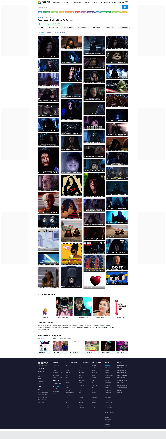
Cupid (93, 367)
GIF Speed (107, 385)
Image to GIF (108, 395)
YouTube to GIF (108, 407)
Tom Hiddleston (105, 327)
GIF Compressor (109, 375)
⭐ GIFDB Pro (56, 386)
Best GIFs (119, 390)
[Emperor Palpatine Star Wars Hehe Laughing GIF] (117, 42)
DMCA (39, 378)
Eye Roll (81, 402)
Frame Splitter (108, 387)
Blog (39, 373)
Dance (67, 380)
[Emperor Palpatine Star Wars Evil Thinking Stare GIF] (71, 143)
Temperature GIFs (120, 317)
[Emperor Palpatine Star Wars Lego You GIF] (117, 57)
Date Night (94, 397)
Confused (81, 385)
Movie (67, 400)
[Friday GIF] (124, 12)
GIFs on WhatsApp (122, 375)
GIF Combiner (108, 390)
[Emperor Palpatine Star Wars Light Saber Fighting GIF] (117, 129)
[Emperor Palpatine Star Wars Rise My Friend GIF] (117, 72)
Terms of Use (41, 383)
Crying (80, 382)
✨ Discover (56, 375)
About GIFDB (41, 371)
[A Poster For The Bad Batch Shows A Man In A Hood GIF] (71, 277)
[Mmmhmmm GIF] (69, 12)
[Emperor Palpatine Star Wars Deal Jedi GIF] (48, 65)
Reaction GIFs (120, 392)
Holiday (68, 395)
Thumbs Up (82, 380)
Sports (67, 407)
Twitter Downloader (109, 415)
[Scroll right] (130, 28)
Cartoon (68, 372)
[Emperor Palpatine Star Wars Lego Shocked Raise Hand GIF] (71, 208)
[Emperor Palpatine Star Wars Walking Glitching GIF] (94, 108)
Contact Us (40, 376)
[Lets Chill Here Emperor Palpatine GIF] (71, 231)
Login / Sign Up (57, 383)
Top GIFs (55, 370)
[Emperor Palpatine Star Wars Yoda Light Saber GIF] (117, 86)
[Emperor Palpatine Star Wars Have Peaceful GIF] (94, 185)
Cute (67, 377)
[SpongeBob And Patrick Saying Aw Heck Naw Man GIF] (48, 240)
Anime (67, 367)
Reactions (76, 2)
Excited (80, 377)
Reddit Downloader (109, 421)
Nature (67, 402)
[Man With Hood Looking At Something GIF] (94, 233)
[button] (127, 305)
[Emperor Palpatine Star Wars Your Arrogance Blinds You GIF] (94, 219)
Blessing (94, 400)
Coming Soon (95, 395)
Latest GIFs (56, 365)
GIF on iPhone (120, 367)
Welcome (81, 407)
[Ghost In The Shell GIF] (53, 27)
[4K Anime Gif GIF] (116, 12)
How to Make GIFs (122, 365)
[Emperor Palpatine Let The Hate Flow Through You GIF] (94, 247)
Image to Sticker (109, 400)
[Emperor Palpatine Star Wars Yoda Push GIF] (48, 110)
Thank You (81, 372)
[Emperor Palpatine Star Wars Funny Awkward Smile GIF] (48, 47)
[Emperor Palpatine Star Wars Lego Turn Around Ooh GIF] (71, 90)
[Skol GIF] (97, 12)
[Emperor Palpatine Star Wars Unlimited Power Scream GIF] (94, 205)
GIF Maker (107, 370)
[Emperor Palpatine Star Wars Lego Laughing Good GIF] (94, 122)
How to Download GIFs (43, 392)
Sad (80, 367)
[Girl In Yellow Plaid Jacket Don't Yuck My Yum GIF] (48, 277)
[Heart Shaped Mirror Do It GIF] (94, 281)
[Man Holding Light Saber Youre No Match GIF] (48, 258)
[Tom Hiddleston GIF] (68, 27)
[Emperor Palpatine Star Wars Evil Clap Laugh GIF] (94, 76)
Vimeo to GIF (108, 410)
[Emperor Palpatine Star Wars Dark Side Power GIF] (94, 62)
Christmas (94, 372)
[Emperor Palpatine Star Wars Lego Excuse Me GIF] (94, 45)
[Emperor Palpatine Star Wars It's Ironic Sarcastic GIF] (48, 183)
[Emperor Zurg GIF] (109, 27)
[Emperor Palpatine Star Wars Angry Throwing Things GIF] (71, 128)
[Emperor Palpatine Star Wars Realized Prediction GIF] (48, 125)
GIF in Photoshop (121, 370)
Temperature (45, 329)
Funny (67, 387)
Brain (93, 387)
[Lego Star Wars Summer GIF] (117, 231)
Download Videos (122, 385)
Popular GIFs (41, 402)
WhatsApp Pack (109, 402)
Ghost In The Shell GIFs (64, 317)
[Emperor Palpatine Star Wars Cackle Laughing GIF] (48, 95)
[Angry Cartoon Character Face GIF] (117, 278)
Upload (115, 2)
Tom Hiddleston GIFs (83, 317)
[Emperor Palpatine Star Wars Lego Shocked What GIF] (117, 173)
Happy (80, 365)
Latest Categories (57, 367)
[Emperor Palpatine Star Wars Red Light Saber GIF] (48, 79)
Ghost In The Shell (95, 327)
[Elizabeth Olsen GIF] (82, 27)
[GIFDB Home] (38, 17)
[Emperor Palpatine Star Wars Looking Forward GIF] (48, 160)
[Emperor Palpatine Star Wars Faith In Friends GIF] (117, 100)
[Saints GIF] (61, 12)
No (79, 387)
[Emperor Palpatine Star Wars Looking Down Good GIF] (48, 203)
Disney (67, 382)
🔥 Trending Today (57, 372)
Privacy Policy (41, 381)
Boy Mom (94, 402)
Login (122, 2)
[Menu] (126, 2)
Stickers (66, 2)
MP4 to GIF (107, 372)
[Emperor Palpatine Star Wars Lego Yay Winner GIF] (94, 165)
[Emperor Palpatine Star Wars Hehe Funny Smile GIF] (94, 151)
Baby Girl (94, 392)
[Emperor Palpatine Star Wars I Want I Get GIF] (48, 221)
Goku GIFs (46, 317)
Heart (93, 380)
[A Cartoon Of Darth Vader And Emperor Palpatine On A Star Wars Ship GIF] (94, 263)
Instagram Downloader (108, 418)
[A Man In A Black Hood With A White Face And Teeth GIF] (117, 246)
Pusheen (68, 405)
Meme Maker (108, 392)
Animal (67, 365)
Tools (95, 2)
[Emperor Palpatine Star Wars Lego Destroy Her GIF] (71, 42)
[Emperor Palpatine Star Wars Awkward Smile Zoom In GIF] (71, 162)
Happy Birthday (69, 392)
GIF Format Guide (122, 380)
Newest (49, 32)
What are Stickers (42, 399)
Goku (87, 327)
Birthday (68, 370)
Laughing (81, 375)
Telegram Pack (108, 405)
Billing (54, 393)
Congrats (81, 397)
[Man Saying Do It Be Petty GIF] (117, 262)
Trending (86, 2)
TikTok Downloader (109, 412)
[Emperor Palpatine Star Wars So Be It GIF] (71, 109)
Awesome (94, 385)
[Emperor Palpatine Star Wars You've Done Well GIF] (117, 144)
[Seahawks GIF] (91, 12)
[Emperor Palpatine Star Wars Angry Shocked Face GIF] (117, 188)
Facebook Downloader (108, 425)
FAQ (39, 389)
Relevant (41, 32)
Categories (56, 2)
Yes (80, 390)
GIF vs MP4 (120, 382)
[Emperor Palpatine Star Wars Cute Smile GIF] (71, 73)
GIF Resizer (107, 377)
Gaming (68, 390)
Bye (80, 392)
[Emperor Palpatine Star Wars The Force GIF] (71, 57)
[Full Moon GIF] (46, 12)
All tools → (107, 365)
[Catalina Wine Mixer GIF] (124, 27)
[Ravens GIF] (77, 12)
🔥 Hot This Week (60, 32)
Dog (67, 385)
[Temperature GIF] (96, 27)
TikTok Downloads (122, 387)
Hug (80, 395)
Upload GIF (56, 388)
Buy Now (94, 405)
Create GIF (106, 2)
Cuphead (94, 370)
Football (94, 375)
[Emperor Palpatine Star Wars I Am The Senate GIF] (94, 92)
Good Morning (82, 400)
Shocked (81, 405)
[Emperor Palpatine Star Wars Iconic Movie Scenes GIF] (117, 203)
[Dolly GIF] (40, 12)
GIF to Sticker (108, 397)
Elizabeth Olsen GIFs (101, 317)
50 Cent (93, 407)
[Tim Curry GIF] (54, 12)
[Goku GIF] (41, 27)
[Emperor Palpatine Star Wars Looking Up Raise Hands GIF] (117, 217)
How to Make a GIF (42, 397)
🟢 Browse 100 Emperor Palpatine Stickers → (51, 24)
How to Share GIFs (42, 394)
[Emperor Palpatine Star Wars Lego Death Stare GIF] (94, 136)
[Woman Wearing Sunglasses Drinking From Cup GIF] (71, 254)
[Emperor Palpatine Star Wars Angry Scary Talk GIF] (117, 115)
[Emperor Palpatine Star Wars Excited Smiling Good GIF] (48, 139)
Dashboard (56, 391)
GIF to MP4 (107, 380)
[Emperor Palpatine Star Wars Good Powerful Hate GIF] (117, 158)
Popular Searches (57, 377)
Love (67, 397)
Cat (67, 375)
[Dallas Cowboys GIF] (105, 12)
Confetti (94, 377)
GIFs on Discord (121, 377)
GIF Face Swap (108, 367)
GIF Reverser (108, 382)
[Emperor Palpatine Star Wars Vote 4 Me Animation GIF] (71, 185)
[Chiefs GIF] (84, 12)
